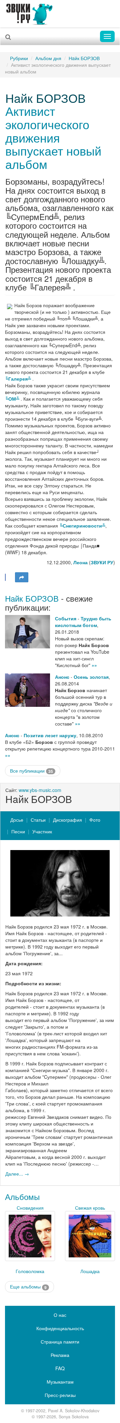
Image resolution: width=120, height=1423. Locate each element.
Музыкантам (60, 1381)
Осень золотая (91, 676)
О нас (60, 1314)
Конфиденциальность (60, 1328)
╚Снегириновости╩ (82, 525)
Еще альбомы (28, 1286)
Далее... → (17, 1173)
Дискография (67, 819)
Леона (80, 562)
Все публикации (31, 770)
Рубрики (19, 58)
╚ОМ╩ (13, 398)
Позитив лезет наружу (50, 735)
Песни (18, 831)
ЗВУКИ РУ (102, 562)
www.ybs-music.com (40, 790)
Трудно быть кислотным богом (83, 621)
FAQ (60, 1368)
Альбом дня (48, 58)
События (65, 618)
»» (94, 665)
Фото (94, 819)
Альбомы (22, 1196)
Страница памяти (60, 1341)
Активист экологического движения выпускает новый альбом (53, 137)
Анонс (62, 676)
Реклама (60, 1355)
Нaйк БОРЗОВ (84, 58)
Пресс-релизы (60, 1395)
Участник (42, 831)
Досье (16, 819)
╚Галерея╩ (18, 378)
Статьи (38, 819)
